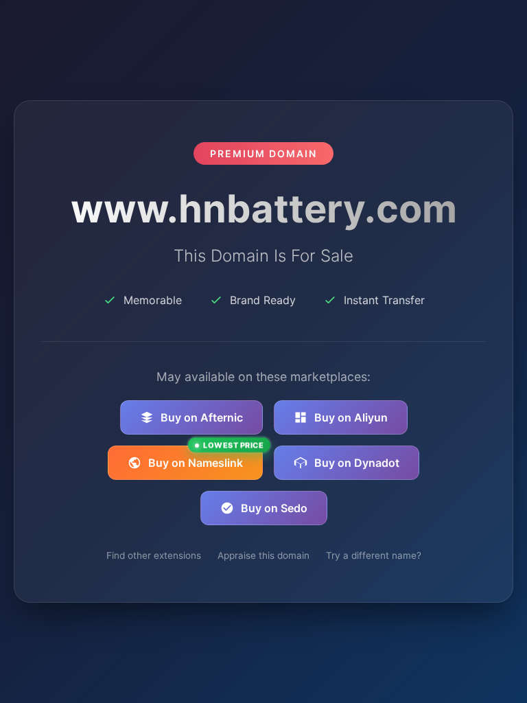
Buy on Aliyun (351, 417)
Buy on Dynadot (356, 463)
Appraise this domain (263, 555)
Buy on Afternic (202, 417)
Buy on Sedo (274, 508)
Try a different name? (373, 555)
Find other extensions (153, 555)
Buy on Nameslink (205, 458)
